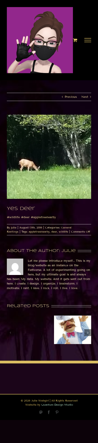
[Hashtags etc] (72, 317)
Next (84, 97)
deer (54, 231)
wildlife (63, 231)
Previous (71, 97)
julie (13, 227)
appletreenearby (39, 231)
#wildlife (13, 217)
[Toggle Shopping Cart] (75, 40)
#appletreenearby (43, 217)
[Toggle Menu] (88, 40)
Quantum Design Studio (57, 404)
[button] (10, 332)
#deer (25, 217)
